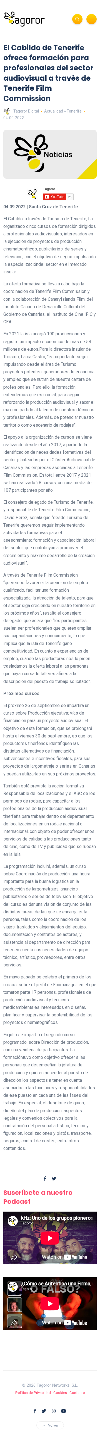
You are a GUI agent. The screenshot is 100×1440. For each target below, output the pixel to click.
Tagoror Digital (26, 111)
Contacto (77, 1393)
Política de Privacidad (33, 1393)
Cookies (60, 1393)
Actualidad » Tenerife (63, 111)
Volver (53, 1425)
